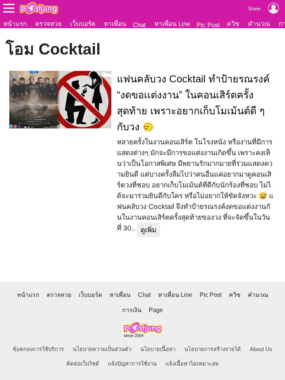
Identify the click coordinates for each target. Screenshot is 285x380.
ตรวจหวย (48, 23)
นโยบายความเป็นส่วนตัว (102, 349)
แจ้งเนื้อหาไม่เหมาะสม (192, 364)
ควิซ (233, 23)
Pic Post (208, 25)
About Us (261, 349)
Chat (139, 25)
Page (156, 310)
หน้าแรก (15, 23)
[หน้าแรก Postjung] (38, 8)
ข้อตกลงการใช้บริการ (38, 349)
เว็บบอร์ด (82, 23)
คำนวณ (259, 23)
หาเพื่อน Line (172, 23)
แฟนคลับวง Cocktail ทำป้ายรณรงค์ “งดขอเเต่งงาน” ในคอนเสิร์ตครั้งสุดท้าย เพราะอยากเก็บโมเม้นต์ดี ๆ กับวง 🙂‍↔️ (193, 102)
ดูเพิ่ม (148, 230)
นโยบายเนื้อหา (158, 349)
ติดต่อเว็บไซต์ (82, 364)
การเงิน (131, 310)
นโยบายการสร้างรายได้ (212, 349)
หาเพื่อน (115, 23)
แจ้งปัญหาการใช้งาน (132, 364)
